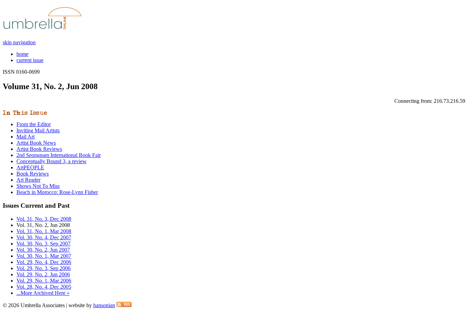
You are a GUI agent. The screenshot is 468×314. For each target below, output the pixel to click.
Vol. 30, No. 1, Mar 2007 (43, 256)
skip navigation (19, 42)
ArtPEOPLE (30, 167)
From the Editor (33, 124)
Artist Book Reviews (39, 149)
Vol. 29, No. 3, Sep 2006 (43, 268)
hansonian (104, 305)
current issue (30, 60)
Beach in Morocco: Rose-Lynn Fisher (57, 192)
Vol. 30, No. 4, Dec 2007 (43, 237)
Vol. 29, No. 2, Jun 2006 (43, 274)
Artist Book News (36, 143)
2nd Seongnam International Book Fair (58, 155)
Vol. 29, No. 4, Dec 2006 (43, 262)
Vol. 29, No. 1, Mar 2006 (43, 280)
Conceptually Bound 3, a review (51, 161)
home (22, 54)
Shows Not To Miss (38, 186)
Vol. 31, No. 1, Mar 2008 (43, 231)
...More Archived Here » (43, 293)
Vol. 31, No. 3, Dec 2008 (43, 219)
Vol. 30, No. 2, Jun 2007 (43, 250)
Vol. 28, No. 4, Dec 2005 (43, 287)
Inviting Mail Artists (38, 130)
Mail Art (25, 137)
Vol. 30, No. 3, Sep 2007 (43, 243)
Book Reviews (32, 174)
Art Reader (28, 180)
